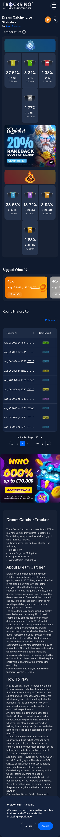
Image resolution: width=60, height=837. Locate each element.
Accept (45, 826)
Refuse (28, 826)
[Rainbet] (30, 146)
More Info (15, 294)
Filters (51, 320)
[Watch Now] (48, 19)
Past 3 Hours (13, 26)
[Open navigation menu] (54, 6)
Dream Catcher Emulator (33, 794)
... (33, 443)
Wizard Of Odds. (25, 672)
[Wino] (30, 478)
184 (37, 443)
